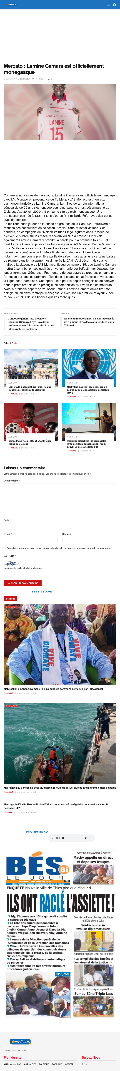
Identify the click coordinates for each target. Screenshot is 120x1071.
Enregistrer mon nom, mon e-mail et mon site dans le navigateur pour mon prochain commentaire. (59, 548)
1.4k (93, 451)
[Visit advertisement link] (60, 934)
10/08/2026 (20, 693)
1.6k (34, 792)
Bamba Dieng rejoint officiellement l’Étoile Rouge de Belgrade (29, 442)
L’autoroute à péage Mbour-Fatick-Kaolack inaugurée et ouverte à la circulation (30, 388)
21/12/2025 (20, 812)
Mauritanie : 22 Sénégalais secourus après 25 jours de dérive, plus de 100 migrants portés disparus (60, 787)
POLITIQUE (44, 1064)
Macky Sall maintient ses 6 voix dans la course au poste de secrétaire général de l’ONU (88, 389)
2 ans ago (8, 78)
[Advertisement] (60, 36)
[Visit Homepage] (11, 5)
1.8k (93, 397)
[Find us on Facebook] (82, 1064)
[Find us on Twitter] (86, 1064)
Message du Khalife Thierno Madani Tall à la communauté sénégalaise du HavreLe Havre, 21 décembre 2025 (56, 806)
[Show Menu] (108, 4)
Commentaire (12, 480)
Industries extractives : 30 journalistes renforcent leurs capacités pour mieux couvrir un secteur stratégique (86, 443)
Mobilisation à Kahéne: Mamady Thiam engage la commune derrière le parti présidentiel (53, 689)
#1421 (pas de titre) (12, 1064)
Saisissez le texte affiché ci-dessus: (23, 567)
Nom (7, 519)
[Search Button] (114, 4)
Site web (66, 534)
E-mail (8, 534)
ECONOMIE (57, 1064)
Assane (14, 394)
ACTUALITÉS (30, 1064)
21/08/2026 (83, 397)
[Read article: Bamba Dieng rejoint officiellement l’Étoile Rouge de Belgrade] (31, 422)
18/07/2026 (20, 792)
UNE (41, 78)
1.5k (35, 394)
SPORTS (33, 78)
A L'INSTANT (22, 78)
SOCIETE (69, 1064)
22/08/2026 (25, 394)
